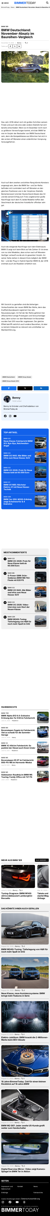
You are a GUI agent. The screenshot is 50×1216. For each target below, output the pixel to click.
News (12, 7)
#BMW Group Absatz (24, 377)
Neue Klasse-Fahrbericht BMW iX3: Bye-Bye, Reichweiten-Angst (18, 443)
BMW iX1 (7, 482)
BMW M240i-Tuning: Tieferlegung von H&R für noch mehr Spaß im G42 (19, 621)
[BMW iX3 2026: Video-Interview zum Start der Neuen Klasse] (40, 606)
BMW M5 (4, 758)
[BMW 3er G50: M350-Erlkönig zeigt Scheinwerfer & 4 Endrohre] (40, 501)
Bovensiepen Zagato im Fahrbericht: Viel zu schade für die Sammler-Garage (18, 732)
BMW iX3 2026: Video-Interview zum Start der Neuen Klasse (19, 607)
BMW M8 (11, 573)
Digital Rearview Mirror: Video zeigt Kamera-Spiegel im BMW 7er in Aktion (23, 1170)
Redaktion (15, 720)
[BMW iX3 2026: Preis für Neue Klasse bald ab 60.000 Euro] (40, 472)
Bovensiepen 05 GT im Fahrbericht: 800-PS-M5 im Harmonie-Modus (17, 761)
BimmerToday (5, 7)
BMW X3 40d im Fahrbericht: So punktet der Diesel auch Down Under (18, 746)
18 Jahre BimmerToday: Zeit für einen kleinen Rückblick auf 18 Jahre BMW (23, 1082)
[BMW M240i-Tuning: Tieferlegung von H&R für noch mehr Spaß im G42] (40, 621)
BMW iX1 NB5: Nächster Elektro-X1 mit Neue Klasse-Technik (17, 487)
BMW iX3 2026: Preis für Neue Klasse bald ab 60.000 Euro (18, 471)
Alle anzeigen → (42, 860)
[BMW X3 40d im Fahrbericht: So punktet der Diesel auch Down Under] (43, 747)
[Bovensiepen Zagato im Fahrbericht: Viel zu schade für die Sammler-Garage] (43, 732)
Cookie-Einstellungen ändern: (11, 1199)
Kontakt (20, 1186)
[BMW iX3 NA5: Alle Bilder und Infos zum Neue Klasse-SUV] (40, 457)
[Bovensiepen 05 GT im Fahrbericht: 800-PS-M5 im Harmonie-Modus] (43, 762)
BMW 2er (11, 617)
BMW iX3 (7, 438)
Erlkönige (4, 1192)
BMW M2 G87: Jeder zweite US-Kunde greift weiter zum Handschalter (23, 1126)
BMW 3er (7, 497)
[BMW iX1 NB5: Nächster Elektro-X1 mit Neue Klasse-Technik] (40, 486)
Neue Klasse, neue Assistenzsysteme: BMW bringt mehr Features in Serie (23, 994)
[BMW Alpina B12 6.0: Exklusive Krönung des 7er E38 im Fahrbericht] (43, 717)
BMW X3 (4, 743)
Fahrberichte (38, 1192)
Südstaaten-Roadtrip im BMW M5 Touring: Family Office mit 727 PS (16, 776)
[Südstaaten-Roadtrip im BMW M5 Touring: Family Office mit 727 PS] (43, 776)
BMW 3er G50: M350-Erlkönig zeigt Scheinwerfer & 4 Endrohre (18, 501)
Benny (19, 43)
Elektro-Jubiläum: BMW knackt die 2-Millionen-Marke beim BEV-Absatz (24, 1038)
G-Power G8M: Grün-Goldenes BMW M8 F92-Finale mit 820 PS (19, 577)
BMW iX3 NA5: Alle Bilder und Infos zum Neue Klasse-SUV (17, 456)
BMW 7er (5, 713)
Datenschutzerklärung (30, 1199)
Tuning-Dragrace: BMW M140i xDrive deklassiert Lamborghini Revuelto (16, 895)
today (25, 3)
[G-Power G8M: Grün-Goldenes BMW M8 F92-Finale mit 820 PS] (40, 577)
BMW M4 (4, 728)
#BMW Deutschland (8, 377)
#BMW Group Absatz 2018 (10, 381)
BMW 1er (4, 26)
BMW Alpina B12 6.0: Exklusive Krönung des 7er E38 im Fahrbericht (18, 717)
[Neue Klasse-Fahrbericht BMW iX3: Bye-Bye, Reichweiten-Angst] (40, 443)
